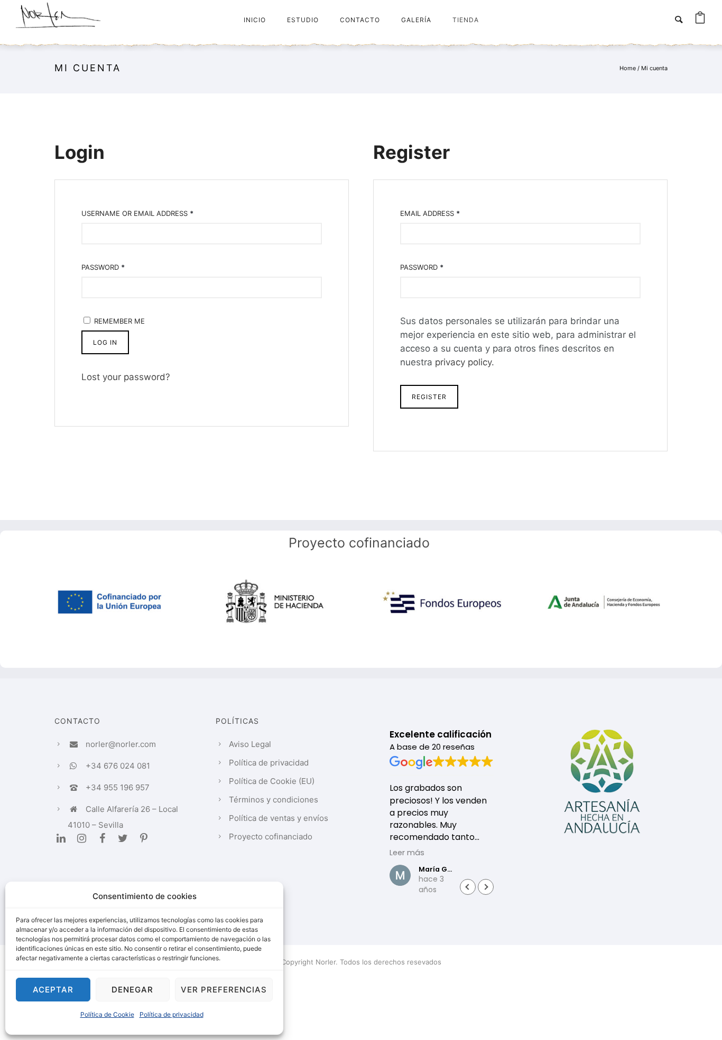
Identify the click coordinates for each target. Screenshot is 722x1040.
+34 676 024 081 (118, 766)
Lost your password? (125, 377)
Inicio (255, 20)
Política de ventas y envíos (278, 818)
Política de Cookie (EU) (271, 781)
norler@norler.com (121, 744)
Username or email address (137, 213)
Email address (430, 213)
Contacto (360, 20)
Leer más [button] (407, 852)
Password (103, 267)
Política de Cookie (107, 1014)
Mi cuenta (654, 68)
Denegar (132, 990)
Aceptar (53, 990)
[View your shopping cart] (700, 19)
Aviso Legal (250, 744)
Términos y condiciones (273, 800)
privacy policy (463, 362)
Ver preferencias (224, 990)
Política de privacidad (171, 1014)
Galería (416, 20)
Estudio (303, 20)
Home (627, 68)
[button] (486, 887)
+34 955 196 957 (118, 787)
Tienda (465, 20)
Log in (105, 342)
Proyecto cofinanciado (270, 836)
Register (429, 397)
